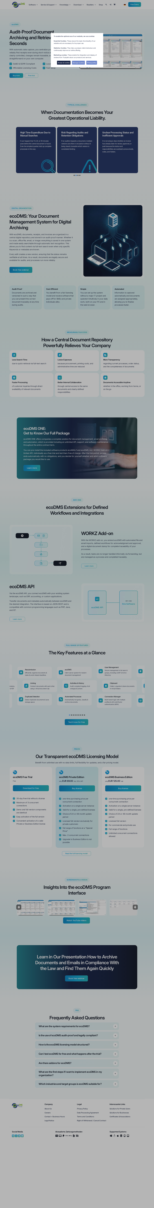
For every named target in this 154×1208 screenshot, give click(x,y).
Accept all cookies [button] (64, 63)
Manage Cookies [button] (78, 63)
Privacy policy (91, 63)
